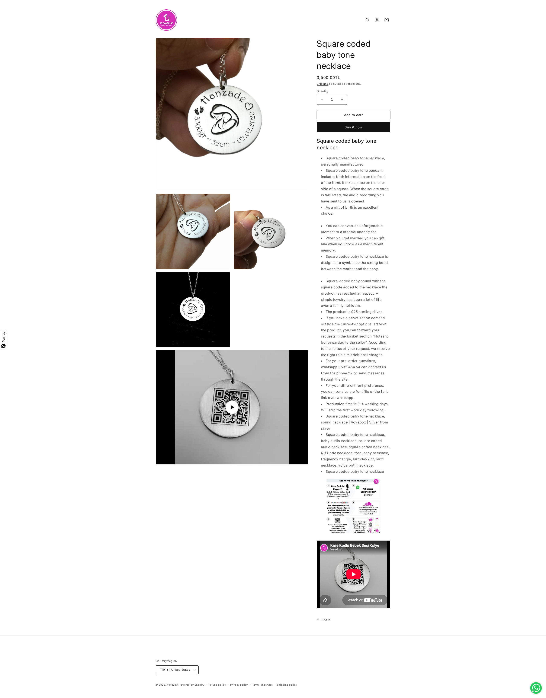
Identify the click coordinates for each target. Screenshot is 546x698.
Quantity (322, 91)
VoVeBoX (172, 684)
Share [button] (326, 620)
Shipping (322, 83)
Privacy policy (239, 684)
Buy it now (354, 127)
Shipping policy (287, 684)
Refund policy (217, 684)
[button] (367, 20)
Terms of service (262, 684)
